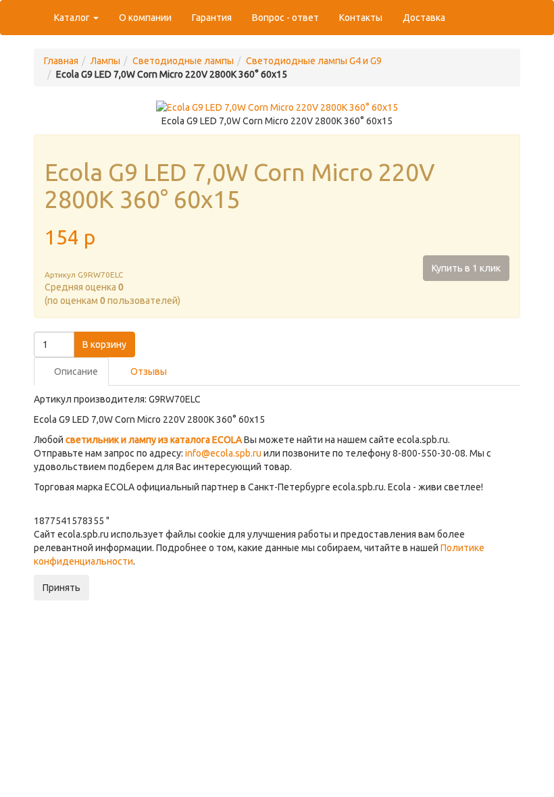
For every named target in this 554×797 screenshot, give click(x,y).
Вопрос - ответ (285, 17)
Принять (61, 587)
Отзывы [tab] (147, 371)
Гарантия (212, 17)
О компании (145, 17)
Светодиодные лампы (183, 60)
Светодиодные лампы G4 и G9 (314, 60)
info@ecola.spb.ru (223, 453)
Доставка (424, 17)
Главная (61, 60)
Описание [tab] (75, 371)
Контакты (360, 17)
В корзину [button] (104, 344)
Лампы (105, 60)
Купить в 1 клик (466, 268)
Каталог (73, 17)
